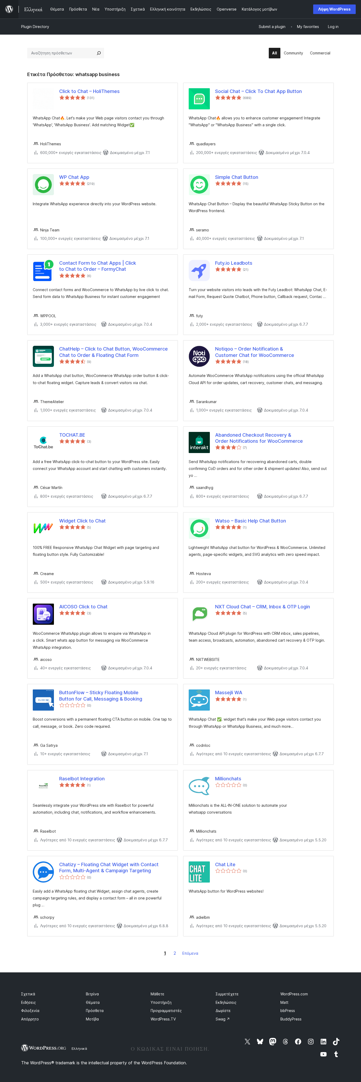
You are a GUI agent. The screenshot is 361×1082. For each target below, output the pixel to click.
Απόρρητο (30, 1019)
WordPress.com (294, 994)
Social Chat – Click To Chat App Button (258, 91)
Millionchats (228, 778)
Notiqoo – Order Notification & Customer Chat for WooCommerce (254, 352)
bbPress (287, 1010)
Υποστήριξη (161, 1002)
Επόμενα (190, 953)
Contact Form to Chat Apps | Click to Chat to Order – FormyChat (97, 266)
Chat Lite (225, 864)
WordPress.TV (163, 1019)
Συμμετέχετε (227, 994)
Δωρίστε (223, 1010)
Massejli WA (228, 692)
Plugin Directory (35, 26)
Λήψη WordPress (334, 9)
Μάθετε (157, 994)
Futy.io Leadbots (233, 263)
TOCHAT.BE (72, 435)
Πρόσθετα (95, 1010)
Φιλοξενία (30, 1010)
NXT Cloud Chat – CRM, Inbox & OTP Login (262, 606)
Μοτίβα (92, 1019)
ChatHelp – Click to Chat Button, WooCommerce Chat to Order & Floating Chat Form (113, 352)
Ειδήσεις (28, 1002)
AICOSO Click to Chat (83, 606)
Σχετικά (28, 994)
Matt (284, 1002)
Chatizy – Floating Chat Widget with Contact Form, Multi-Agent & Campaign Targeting (109, 867)
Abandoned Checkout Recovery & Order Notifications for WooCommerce (259, 438)
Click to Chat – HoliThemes (89, 91)
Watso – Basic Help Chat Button (250, 521)
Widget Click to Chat (82, 521)
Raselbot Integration (82, 778)
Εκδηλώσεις (226, 1002)
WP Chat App (74, 177)
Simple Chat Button (236, 177)
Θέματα (93, 1002)
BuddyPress (291, 1019)
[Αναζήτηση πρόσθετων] (99, 53)
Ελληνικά (79, 1048)
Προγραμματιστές (166, 1010)
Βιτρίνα (92, 994)
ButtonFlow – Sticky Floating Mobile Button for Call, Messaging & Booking (100, 695)
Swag (223, 1019)
